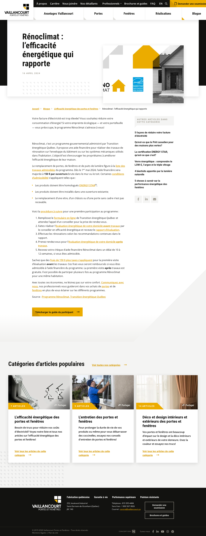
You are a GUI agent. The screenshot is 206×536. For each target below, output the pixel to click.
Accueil (35, 109)
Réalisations (163, 13)
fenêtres (37, 290)
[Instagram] (167, 531)
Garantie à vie (101, 497)
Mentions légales (39, 532)
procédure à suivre (51, 211)
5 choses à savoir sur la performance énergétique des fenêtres (151, 184)
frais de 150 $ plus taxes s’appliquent (71, 260)
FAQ (152, 3)
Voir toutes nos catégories (106, 365)
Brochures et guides (135, 3)
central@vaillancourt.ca (130, 509)
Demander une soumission (159, 506)
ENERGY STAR (87, 185)
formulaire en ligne (65, 218)
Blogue (46, 109)
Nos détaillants (89, 3)
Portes (98, 13)
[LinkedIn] (157, 531)
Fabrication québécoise (78, 497)
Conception (125, 531)
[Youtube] (162, 531)
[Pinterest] (172, 531)
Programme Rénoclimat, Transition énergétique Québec (74, 296)
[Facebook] (153, 531)
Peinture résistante (149, 497)
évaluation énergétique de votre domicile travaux (88, 226)
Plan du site (53, 532)
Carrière (54, 3)
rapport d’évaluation (107, 230)
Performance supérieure (124, 497)
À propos (41, 3)
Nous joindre (69, 3)
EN (161, 3)
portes (105, 286)
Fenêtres (129, 13)
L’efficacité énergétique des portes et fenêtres (76, 109)
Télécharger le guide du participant (54, 312)
